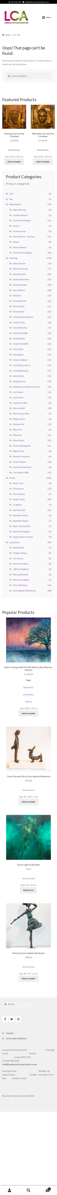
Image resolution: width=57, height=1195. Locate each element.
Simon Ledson (19, 461)
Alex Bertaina (19, 274)
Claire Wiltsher (20, 327)
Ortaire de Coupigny (22, 252)
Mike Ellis (17, 429)
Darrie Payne (19, 494)
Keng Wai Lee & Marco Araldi (26, 386)
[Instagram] (18, 1019)
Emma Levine (19, 231)
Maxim (16, 242)
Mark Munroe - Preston (24, 236)
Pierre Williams (20, 585)
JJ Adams (17, 504)
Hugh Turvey (19, 499)
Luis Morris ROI (20, 402)
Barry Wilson (19, 290)
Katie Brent (18, 376)
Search (28, 1190)
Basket (44, 1188)
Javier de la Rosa (21, 563)
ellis (11, 193)
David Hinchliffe (20, 333)
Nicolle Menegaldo (22, 445)
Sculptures (14, 542)
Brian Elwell (18, 306)
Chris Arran (18, 488)
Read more (28, 890)
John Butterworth (21, 365)
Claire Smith (19, 322)
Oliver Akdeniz (20, 247)
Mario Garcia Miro (21, 413)
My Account (9, 1190)
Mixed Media (15, 204)
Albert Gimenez (20, 268)
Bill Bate (17, 295)
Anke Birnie (18, 547)
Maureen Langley (21, 579)
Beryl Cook (18, 483)
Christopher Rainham (23, 317)
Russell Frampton (21, 456)
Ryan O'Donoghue (21, 531)
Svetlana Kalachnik (22, 467)
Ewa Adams (18, 354)
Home (8, 35)
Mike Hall (17, 435)
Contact (10, 1033)
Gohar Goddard (20, 359)
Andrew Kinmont (21, 279)
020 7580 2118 (16, 2)
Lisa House (18, 392)
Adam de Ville (19, 263)
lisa (11, 199)
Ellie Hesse (18, 349)
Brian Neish (18, 311)
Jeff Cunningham (21, 569)
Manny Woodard (20, 574)
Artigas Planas (20, 553)
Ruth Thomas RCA (21, 526)
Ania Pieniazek (20, 284)
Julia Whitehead (20, 370)
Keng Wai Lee (19, 381)
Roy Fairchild (19, 510)
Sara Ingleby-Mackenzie (24, 590)
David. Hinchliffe (20, 343)
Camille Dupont (20, 215)
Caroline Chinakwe (22, 220)
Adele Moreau (19, 209)
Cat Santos (18, 558)
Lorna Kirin (18, 397)
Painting (13, 258)
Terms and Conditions (16, 1038)
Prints (12, 478)
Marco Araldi (19, 408)
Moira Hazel (18, 440)
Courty (16, 225)
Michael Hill (18, 424)
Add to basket (14, 161)
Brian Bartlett (20, 301)
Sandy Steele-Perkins (23, 536)
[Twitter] (11, 1019)
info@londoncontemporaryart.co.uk (37, 2)
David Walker (19, 338)
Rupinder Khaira (20, 515)
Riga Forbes (18, 451)
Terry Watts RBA (21, 472)
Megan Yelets (19, 419)
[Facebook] (5, 1019)
